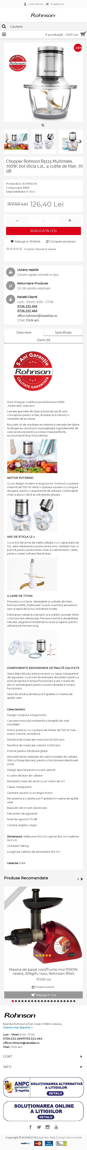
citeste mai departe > (18, 1027)
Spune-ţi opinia (46, 249)
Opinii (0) (43, 340)
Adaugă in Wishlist (27, 241)
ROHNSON (29, 183)
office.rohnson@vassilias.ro (37, 315)
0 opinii (29, 249)
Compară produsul (62, 241)
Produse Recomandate (26, 878)
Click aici (32, 320)
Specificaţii (63, 332)
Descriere (23, 332)
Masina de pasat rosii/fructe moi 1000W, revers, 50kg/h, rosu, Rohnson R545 (43, 971)
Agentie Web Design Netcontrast (60, 1137)
